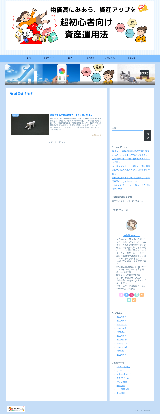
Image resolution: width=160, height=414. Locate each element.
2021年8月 (122, 355)
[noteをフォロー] (136, 295)
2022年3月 (122, 336)
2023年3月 (122, 317)
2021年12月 (122, 339)
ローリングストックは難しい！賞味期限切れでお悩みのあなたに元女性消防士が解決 (131, 170)
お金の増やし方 (124, 374)
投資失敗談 (122, 382)
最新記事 (121, 385)
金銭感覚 (121, 393)
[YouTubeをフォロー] (131, 295)
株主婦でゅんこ (131, 235)
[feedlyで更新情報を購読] (129, 300)
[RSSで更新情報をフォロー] (134, 300)
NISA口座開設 (123, 367)
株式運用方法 (123, 389)
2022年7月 (122, 324)
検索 (114, 128)
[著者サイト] (121, 295)
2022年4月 (122, 332)
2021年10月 (122, 347)
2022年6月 (122, 328)
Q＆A (119, 370)
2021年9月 (122, 351)
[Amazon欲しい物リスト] (142, 295)
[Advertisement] (57, 103)
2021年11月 (122, 343)
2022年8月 (122, 320)
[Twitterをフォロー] (126, 295)
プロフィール (123, 378)
